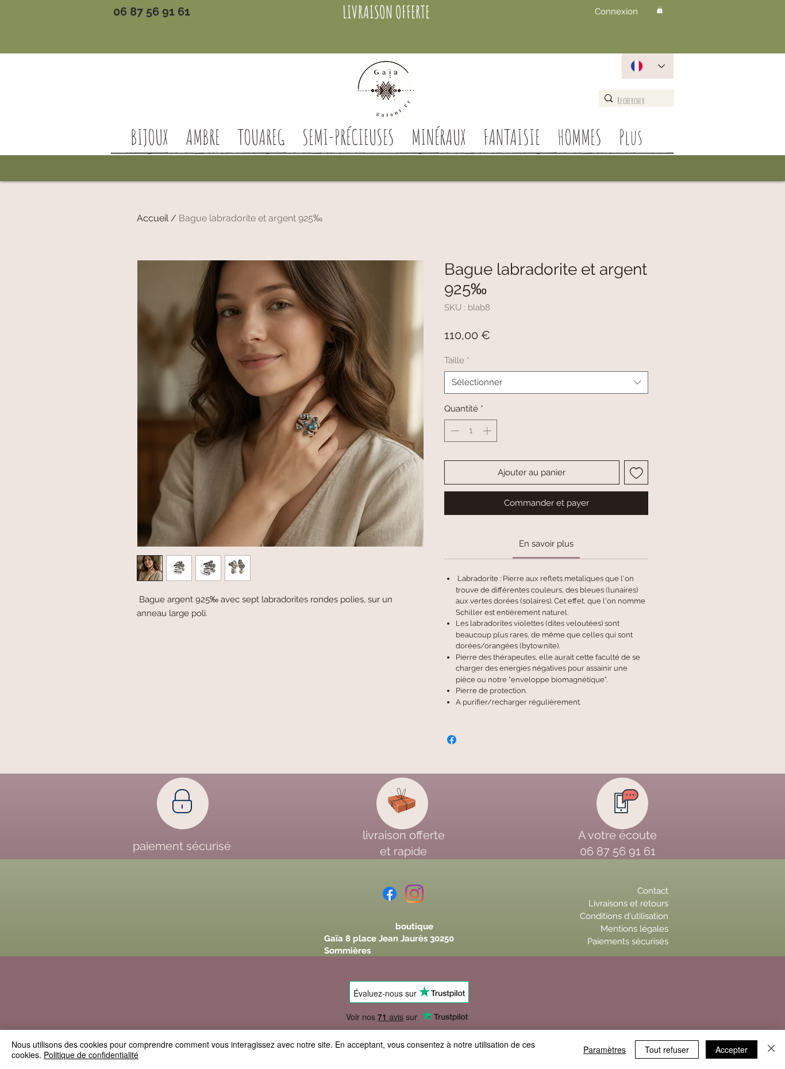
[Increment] (488, 430)
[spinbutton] (470, 430)
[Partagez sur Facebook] (452, 740)
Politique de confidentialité (91, 1054)
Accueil (152, 218)
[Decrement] (453, 430)
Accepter (731, 1049)
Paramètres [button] (604, 1049)
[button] (660, 9)
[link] (546, 544)
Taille (457, 360)
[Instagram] (414, 894)
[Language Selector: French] (648, 66)
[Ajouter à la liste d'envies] (636, 472)
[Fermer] (771, 1049)
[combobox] (546, 382)
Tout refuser (667, 1049)
